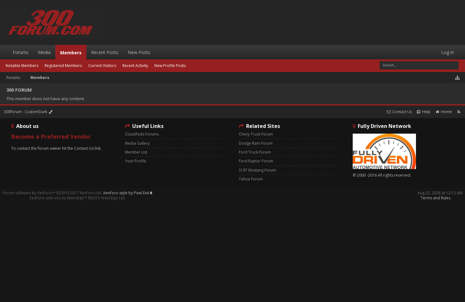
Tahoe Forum (251, 179)
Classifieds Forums (142, 134)
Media (44, 52)
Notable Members (22, 65)
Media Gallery (137, 143)
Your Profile (135, 161)
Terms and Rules (435, 198)
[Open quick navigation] (457, 77)
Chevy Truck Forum (256, 134)
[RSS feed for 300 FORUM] (458, 112)
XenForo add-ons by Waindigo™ (58, 198)
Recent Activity (135, 65)
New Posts (139, 52)
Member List (136, 152)
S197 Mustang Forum (257, 170)
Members (71, 53)
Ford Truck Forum (255, 152)
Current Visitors (102, 65)
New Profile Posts (170, 65)
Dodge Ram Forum (256, 143)
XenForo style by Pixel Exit (126, 193)
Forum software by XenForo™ (52, 193)
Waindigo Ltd (113, 198)
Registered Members (63, 65)
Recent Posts (104, 52)
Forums (20, 52)
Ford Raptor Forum (256, 161)
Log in (447, 52)
